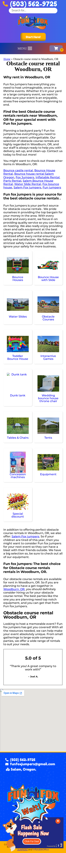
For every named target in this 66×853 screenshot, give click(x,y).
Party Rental (12, 180)
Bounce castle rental (18, 170)
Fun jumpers (52, 187)
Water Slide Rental (27, 184)
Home (7, 59)
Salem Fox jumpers (27, 187)
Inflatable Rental (47, 177)
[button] (22, 48)
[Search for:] (33, 10)
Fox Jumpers (25, 177)
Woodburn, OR (14, 589)
